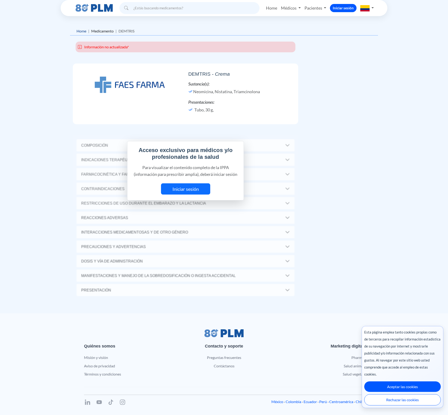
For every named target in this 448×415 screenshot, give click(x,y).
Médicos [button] (289, 8)
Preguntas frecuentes (224, 357)
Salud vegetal (353, 374)
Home (271, 8)
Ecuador (310, 401)
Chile (360, 401)
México (277, 401)
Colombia (293, 401)
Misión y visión (96, 357)
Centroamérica (341, 401)
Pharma (357, 357)
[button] (367, 8)
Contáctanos (224, 366)
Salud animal (354, 366)
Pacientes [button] (313, 8)
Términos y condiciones (102, 374)
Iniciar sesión (343, 8)
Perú (323, 401)
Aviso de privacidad (99, 366)
